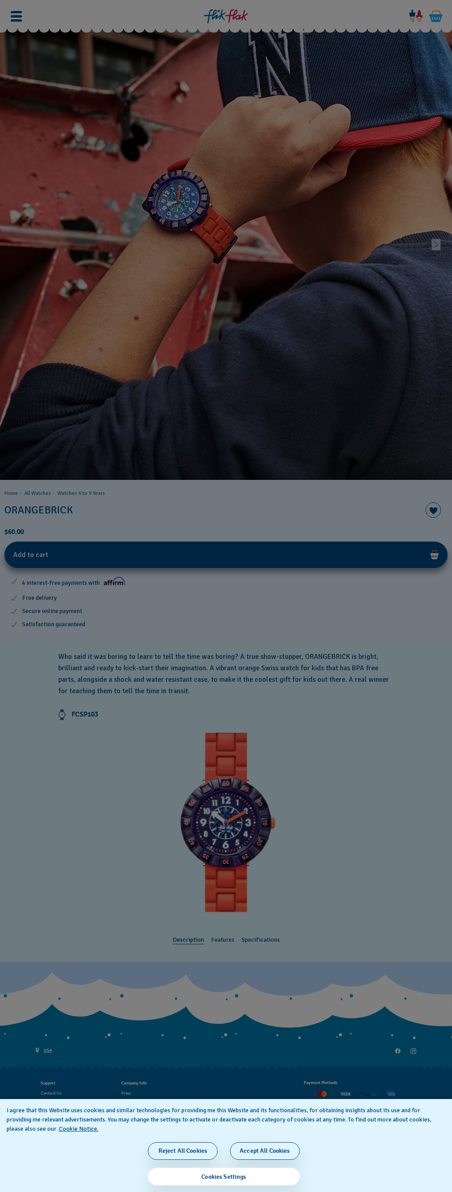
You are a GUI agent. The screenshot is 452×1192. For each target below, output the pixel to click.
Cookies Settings (223, 1177)
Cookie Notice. (78, 1129)
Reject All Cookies (182, 1151)
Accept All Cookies (265, 1151)
